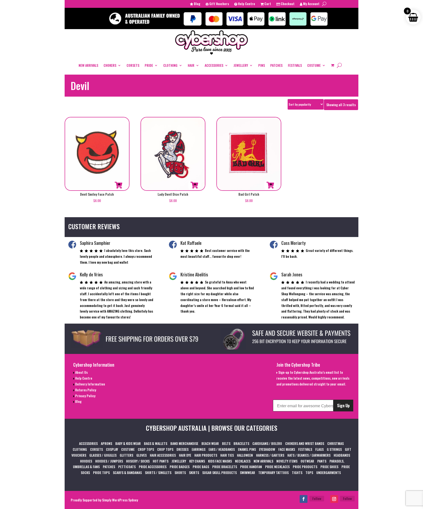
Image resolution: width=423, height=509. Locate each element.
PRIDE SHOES (329, 466)
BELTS (226, 443)
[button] (118, 185)
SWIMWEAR (247, 472)
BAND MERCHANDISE (184, 443)
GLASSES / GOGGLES (103, 455)
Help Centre (246, 4)
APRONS (106, 443)
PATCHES (276, 65)
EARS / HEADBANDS (222, 449)
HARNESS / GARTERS (270, 455)
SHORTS (180, 472)
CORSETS (133, 65)
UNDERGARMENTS (328, 472)
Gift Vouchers (219, 4)
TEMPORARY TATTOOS (273, 472)
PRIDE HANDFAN (251, 466)
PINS (261, 65)
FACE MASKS (286, 449)
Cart (267, 4)
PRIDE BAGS (201, 466)
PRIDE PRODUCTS (305, 466)
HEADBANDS (342, 455)
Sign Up (343, 405)
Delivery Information (89, 383)
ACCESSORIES (214, 65)
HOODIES (86, 461)
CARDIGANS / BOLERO (267, 443)
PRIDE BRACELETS (224, 466)
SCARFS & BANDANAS (127, 472)
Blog (196, 4)
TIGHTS (297, 472)
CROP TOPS (146, 449)
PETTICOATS (127, 466)
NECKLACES (242, 461)
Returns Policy (85, 389)
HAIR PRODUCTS (205, 455)
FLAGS (319, 449)
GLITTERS (126, 455)
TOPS (309, 472)
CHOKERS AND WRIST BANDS (304, 443)
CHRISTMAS (335, 443)
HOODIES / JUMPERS (109, 461)
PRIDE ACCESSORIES (152, 466)
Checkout (287, 4)
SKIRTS (194, 472)
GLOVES (141, 455)
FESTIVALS (295, 65)
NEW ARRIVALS (88, 65)
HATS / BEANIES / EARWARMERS (308, 455)
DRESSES (182, 449)
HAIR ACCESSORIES (163, 455)
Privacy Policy (84, 395)
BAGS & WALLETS (155, 443)
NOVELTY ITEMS (286, 461)
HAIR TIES (227, 455)
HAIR (191, 65)
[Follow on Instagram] (334, 499)
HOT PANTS (160, 461)
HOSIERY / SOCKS (138, 461)
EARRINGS (198, 449)
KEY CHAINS (197, 461)
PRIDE (149, 65)
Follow (316, 498)
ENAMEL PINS (247, 449)
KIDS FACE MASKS (220, 461)
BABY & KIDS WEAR (128, 443)
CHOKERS (110, 65)
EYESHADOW (267, 449)
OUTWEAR (307, 461)
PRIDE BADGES (179, 466)
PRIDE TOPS (101, 472)
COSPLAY (112, 449)
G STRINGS (334, 449)
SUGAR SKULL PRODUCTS (219, 472)
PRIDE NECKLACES (277, 466)
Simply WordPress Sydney (120, 499)
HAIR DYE (185, 455)
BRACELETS (241, 443)
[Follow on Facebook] (303, 499)
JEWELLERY (241, 65)
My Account (310, 4)
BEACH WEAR (210, 443)
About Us (81, 372)
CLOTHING (170, 65)
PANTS (321, 461)
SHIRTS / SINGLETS (158, 472)
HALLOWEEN (245, 455)
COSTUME (314, 65)
